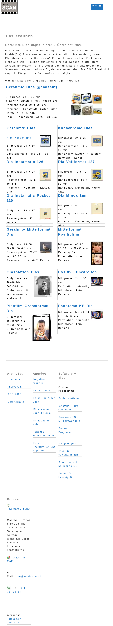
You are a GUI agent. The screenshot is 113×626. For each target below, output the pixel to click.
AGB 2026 (14, 394)
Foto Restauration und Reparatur (44, 447)
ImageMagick (67, 443)
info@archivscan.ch (29, 576)
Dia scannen (41, 390)
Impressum (15, 386)
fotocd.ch (14, 622)
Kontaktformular (19, 508)
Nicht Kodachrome (28, 141)
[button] (95, 7)
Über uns (14, 379)
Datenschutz (16, 402)
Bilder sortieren (69, 398)
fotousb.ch (14, 619)
